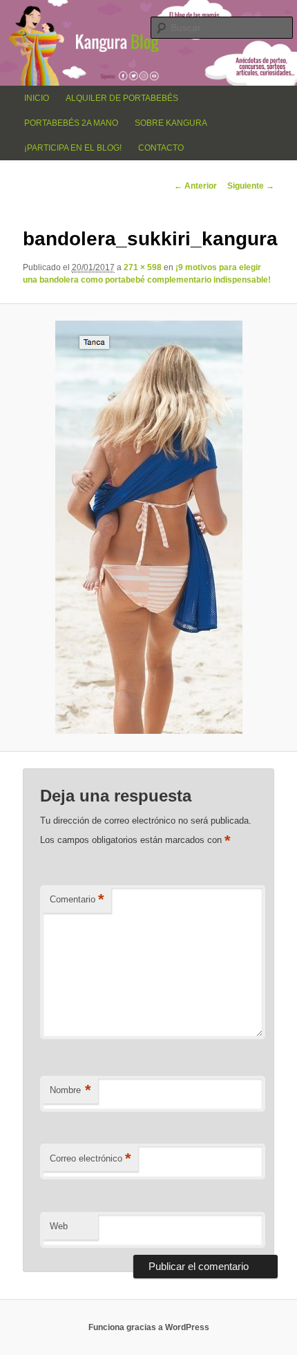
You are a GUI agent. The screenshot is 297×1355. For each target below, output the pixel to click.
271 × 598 (143, 267)
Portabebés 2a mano (71, 123)
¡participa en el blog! (73, 148)
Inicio (36, 98)
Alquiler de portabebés (122, 98)
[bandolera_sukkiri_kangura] (148, 527)
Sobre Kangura (171, 123)
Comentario (77, 899)
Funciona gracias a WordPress (148, 1327)
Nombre (70, 1090)
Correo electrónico (90, 1158)
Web (59, 1226)
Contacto (161, 148)
